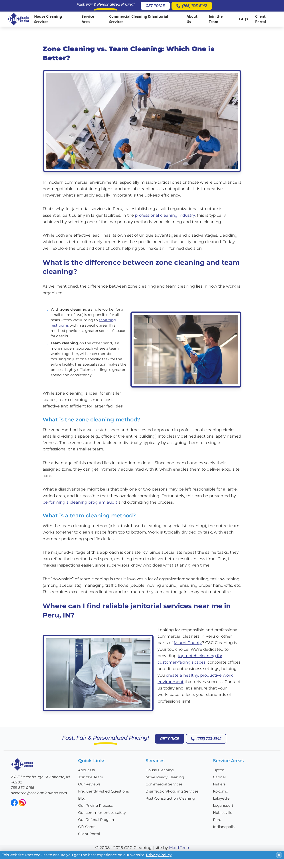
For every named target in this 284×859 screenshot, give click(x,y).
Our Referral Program (96, 820)
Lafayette (221, 798)
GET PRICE (155, 6)
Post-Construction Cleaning (170, 798)
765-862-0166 (22, 787)
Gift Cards (86, 827)
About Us (192, 19)
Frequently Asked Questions (103, 791)
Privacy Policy (159, 855)
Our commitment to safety (102, 812)
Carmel (219, 777)
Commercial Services (164, 784)
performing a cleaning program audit (80, 502)
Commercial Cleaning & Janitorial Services (138, 19)
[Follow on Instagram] (22, 802)
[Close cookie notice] (279, 855)
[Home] (18, 19)
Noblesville (222, 812)
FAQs (243, 19)
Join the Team (216, 19)
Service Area (88, 19)
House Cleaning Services (48, 19)
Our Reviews (89, 784)
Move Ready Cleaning (165, 777)
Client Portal (260, 19)
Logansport (223, 805)
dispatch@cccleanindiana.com (39, 793)
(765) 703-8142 (194, 6)
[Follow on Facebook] (14, 802)
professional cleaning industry (165, 215)
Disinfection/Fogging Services (172, 791)
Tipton (219, 770)
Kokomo (220, 791)
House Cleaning (160, 770)
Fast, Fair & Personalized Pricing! (105, 4)
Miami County (188, 642)
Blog (82, 798)
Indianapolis (224, 827)
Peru (217, 820)
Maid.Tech (179, 847)
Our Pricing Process (95, 805)
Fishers (219, 784)
